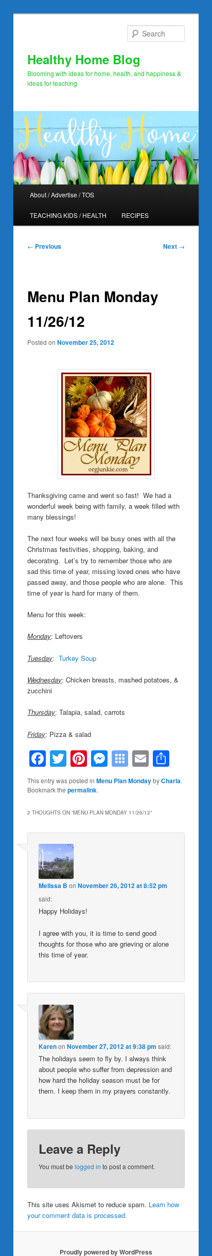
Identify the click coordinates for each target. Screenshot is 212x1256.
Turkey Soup (77, 658)
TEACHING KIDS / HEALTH (68, 215)
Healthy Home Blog (83, 59)
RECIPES (135, 215)
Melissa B (53, 885)
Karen (48, 1046)
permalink (82, 790)
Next (174, 246)
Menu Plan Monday (123, 780)
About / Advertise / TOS (62, 194)
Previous (44, 246)
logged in (88, 1166)
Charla (171, 780)
